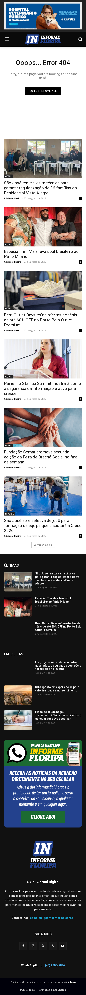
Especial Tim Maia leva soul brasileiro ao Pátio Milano (53, 600)
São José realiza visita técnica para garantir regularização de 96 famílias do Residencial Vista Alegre (40, 188)
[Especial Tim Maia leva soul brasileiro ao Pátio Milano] (43, 226)
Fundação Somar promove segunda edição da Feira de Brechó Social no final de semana (41, 457)
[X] (43, 946)
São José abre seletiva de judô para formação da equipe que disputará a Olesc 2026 (42, 525)
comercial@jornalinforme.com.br (52, 917)
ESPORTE (9, 513)
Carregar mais (42, 544)
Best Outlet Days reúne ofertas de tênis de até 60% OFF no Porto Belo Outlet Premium (40, 320)
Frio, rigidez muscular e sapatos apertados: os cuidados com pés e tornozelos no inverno (58, 666)
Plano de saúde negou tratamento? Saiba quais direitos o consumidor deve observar (58, 715)
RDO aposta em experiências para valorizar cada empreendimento (57, 688)
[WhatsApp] (53, 946)
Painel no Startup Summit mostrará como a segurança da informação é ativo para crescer (42, 388)
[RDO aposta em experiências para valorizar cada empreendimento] (18, 695)
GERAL (8, 176)
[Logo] (43, 40)
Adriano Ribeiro (12, 198)
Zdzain (72, 982)
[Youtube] (63, 946)
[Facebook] (23, 946)
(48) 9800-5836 (55, 965)
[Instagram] (33, 946)
